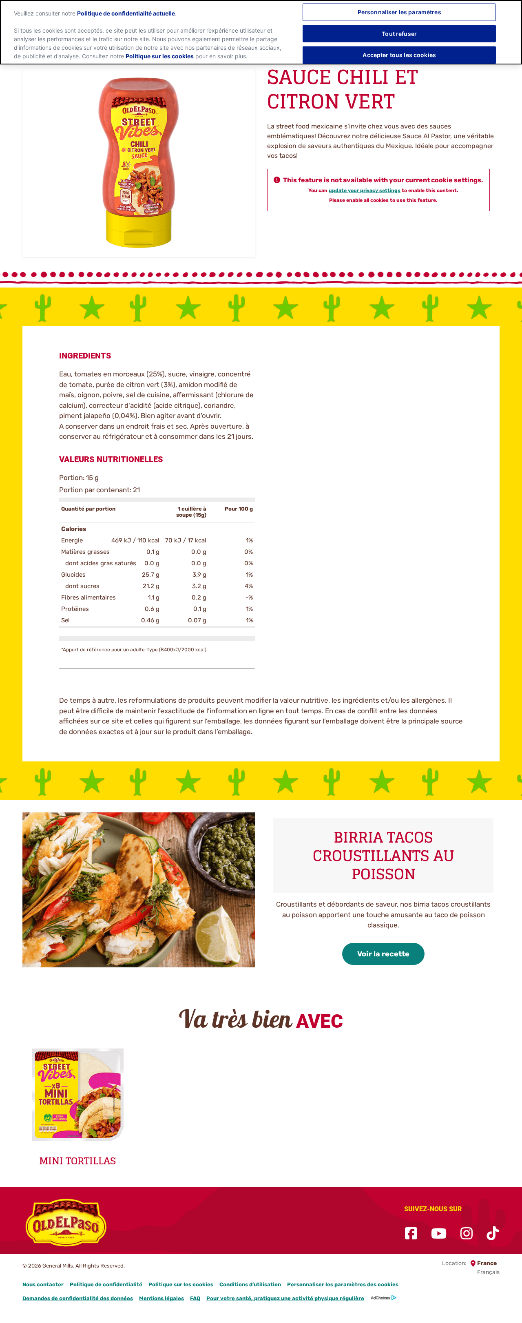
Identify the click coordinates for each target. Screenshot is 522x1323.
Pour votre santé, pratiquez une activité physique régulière (285, 1298)
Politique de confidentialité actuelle (126, 13)
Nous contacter (43, 1284)
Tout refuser (399, 33)
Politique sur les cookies (180, 1284)
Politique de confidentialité (106, 1284)
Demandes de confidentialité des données (77, 1298)
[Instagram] (466, 1233)
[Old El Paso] (66, 1224)
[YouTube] (438, 1233)
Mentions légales (161, 1298)
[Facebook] (411, 1233)
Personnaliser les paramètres (399, 11)
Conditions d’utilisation (250, 1284)
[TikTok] (493, 1233)
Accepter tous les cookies (399, 54)
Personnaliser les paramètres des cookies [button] (342, 1284)
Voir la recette (383, 953)
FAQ (195, 1298)
